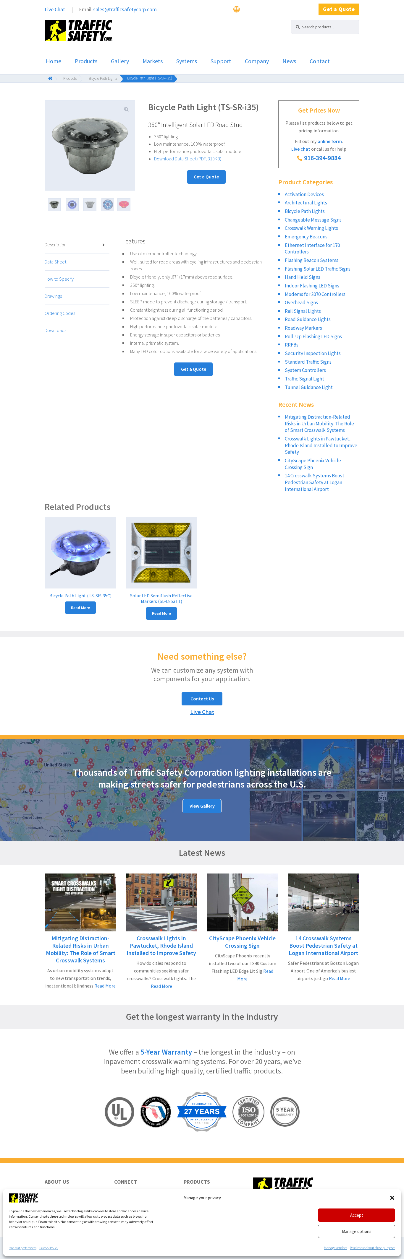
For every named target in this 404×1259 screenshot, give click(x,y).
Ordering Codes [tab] (60, 313)
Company (257, 61)
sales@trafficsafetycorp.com (125, 9)
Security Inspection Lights (313, 353)
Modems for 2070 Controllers (315, 294)
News (289, 61)
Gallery (120, 61)
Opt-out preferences (22, 1248)
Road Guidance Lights (308, 319)
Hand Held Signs (302, 277)
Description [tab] (56, 245)
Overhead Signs (301, 302)
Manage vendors (335, 1247)
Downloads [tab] (55, 330)
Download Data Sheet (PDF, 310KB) (187, 159)
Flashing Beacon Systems (311, 260)
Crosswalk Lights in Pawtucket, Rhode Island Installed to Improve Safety (321, 445)
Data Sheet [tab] (55, 262)
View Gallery (202, 806)
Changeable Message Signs (313, 220)
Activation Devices (304, 194)
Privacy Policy (48, 1248)
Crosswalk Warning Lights (311, 228)
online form (329, 141)
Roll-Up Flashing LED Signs (313, 336)
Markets (153, 61)
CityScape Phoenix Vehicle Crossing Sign (242, 941)
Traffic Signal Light (304, 378)
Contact (320, 61)
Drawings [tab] (53, 296)
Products (86, 61)
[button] (392, 1198)
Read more (80, 607)
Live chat (300, 149)
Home (53, 61)
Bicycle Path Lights (103, 78)
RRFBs (291, 344)
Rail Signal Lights (303, 311)
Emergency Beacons (306, 236)
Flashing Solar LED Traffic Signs (317, 269)
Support (221, 61)
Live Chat (55, 9)
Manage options (356, 1231)
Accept (356, 1215)
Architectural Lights (306, 202)
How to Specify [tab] (59, 279)
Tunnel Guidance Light (309, 387)
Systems (186, 61)
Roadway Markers (303, 328)
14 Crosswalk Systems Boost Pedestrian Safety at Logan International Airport (314, 482)
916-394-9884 (322, 158)
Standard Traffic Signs (308, 362)
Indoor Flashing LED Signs (312, 285)
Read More (104, 986)
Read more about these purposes (372, 1247)
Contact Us (202, 699)
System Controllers (305, 370)
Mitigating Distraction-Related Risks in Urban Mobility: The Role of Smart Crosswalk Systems (319, 423)
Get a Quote (339, 9)
